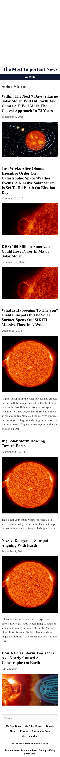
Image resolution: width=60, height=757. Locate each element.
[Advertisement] (30, 33)
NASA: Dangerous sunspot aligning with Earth (25, 542)
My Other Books (33, 726)
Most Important (30, 736)
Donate (50, 726)
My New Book (13, 726)
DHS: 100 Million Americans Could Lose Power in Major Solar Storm (26, 251)
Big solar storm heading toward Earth (23, 443)
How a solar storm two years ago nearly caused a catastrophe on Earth (28, 657)
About (13, 731)
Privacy (24, 731)
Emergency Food (41, 731)
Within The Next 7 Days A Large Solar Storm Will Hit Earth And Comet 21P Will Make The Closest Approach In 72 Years (30, 103)
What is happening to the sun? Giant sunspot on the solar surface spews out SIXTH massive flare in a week (30, 317)
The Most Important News (30, 69)
